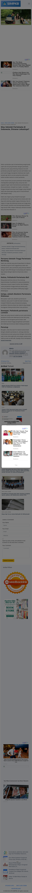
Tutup (16, 465)
